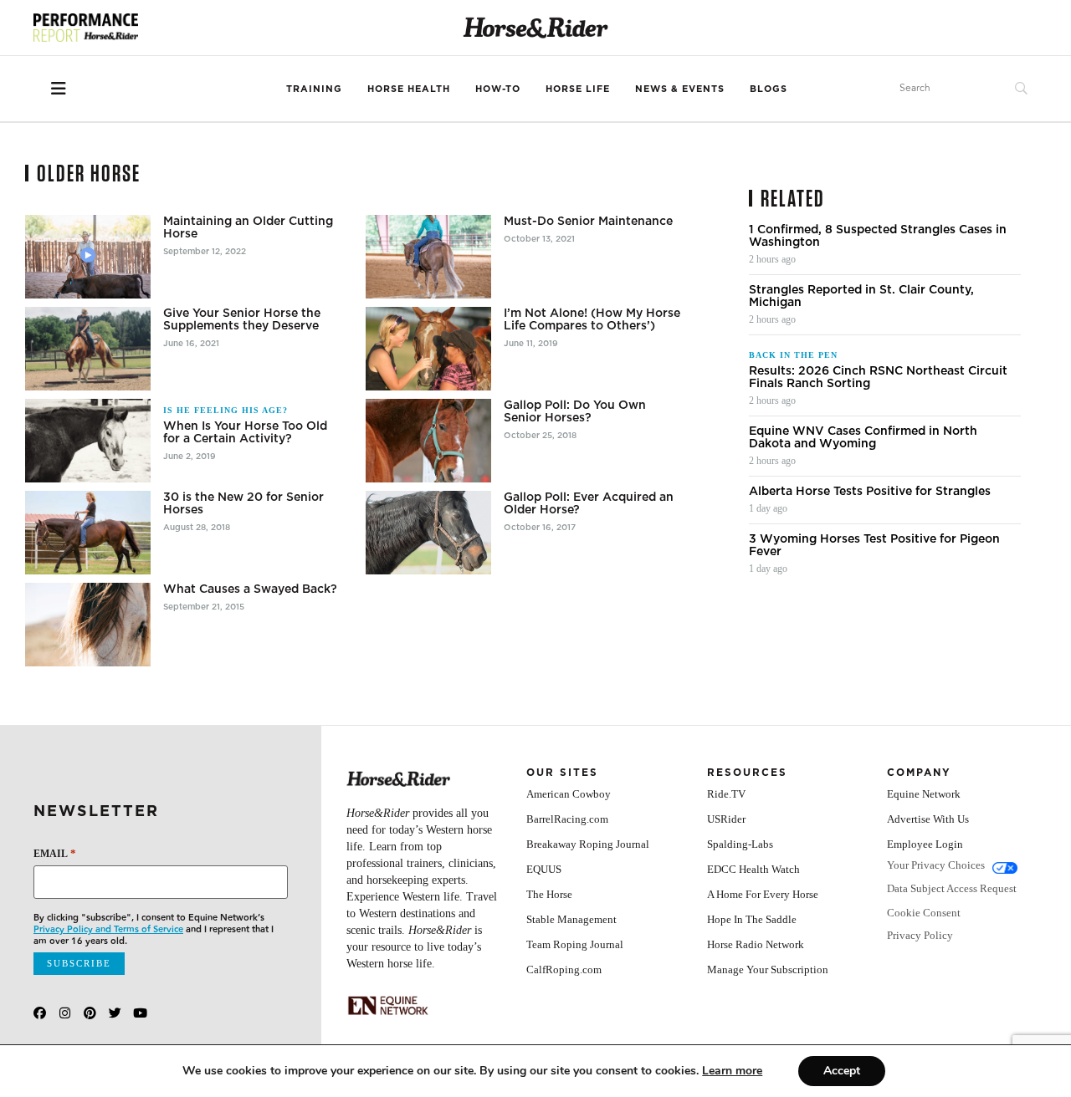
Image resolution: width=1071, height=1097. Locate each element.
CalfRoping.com (564, 969)
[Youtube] (140, 1013)
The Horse (549, 894)
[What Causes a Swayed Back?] (88, 624)
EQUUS (543, 869)
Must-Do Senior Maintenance (588, 221)
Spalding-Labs (740, 844)
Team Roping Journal (574, 944)
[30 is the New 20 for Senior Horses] (88, 532)
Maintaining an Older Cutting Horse (248, 227)
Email (54, 853)
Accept (841, 1071)
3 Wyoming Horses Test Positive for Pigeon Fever (874, 545)
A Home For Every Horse (762, 894)
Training (314, 88)
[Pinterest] (90, 1013)
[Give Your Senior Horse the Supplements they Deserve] (88, 348)
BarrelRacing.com (567, 819)
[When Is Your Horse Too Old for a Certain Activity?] (88, 440)
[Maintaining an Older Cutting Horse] (88, 256)
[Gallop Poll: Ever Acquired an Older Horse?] (428, 532)
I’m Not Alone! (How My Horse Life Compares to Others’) (592, 319)
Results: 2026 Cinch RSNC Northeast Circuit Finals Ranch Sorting (878, 377)
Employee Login (925, 844)
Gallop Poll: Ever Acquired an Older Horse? (589, 503)
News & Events (680, 88)
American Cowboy (568, 794)
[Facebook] (39, 1013)
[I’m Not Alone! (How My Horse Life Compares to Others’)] (428, 348)
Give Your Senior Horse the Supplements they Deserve (241, 319)
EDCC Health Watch (753, 869)
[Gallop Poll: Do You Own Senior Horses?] (428, 440)
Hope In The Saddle (752, 919)
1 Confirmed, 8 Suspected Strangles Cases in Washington (878, 235)
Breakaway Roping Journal (587, 844)
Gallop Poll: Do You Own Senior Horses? (575, 411)
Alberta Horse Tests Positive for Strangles (870, 491)
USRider (726, 819)
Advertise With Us (928, 819)
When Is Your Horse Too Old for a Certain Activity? (245, 432)
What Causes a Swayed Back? (250, 589)
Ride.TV (726, 794)
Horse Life (578, 88)
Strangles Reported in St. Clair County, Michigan (861, 296)
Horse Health (408, 88)
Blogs (768, 88)
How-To (497, 88)
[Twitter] (115, 1013)
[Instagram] (65, 1013)
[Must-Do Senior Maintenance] (428, 256)
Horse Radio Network (755, 944)
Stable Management (571, 919)
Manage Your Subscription (767, 969)
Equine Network (924, 794)
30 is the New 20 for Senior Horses (243, 503)
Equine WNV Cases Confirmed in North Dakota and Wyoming (863, 437)
